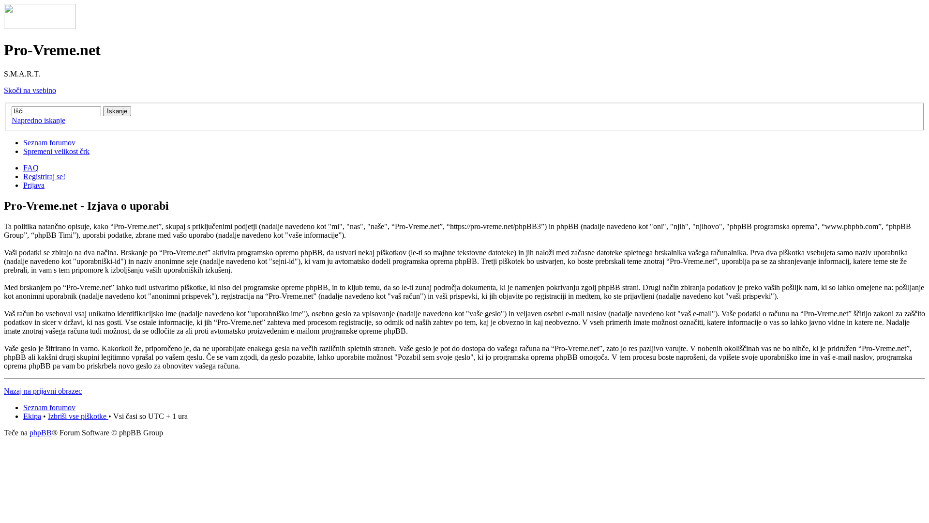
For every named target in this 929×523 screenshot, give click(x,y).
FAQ (31, 168)
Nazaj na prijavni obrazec (43, 391)
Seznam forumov (49, 142)
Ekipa (32, 416)
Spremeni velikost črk (56, 151)
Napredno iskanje (38, 120)
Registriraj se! (44, 176)
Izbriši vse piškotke (78, 416)
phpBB (41, 433)
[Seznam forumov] (40, 26)
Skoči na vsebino (30, 90)
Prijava (34, 185)
